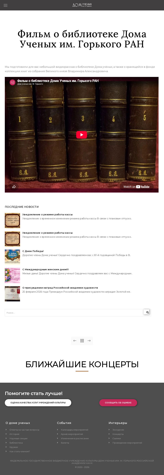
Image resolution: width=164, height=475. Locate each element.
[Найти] (146, 311)
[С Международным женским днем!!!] (12, 275)
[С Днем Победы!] (12, 257)
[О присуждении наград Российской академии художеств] (12, 293)
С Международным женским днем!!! (45, 269)
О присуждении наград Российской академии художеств (60, 287)
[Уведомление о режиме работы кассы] (12, 220)
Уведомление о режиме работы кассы (47, 214)
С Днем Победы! (33, 251)
